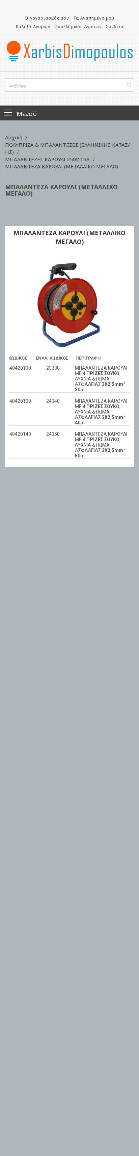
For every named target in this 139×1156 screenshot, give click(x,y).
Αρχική (14, 137)
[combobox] (69, 85)
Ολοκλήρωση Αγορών (78, 26)
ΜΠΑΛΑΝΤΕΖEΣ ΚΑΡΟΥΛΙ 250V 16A (48, 159)
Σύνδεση (115, 26)
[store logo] (69, 50)
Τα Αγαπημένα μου (93, 18)
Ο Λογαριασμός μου (47, 18)
